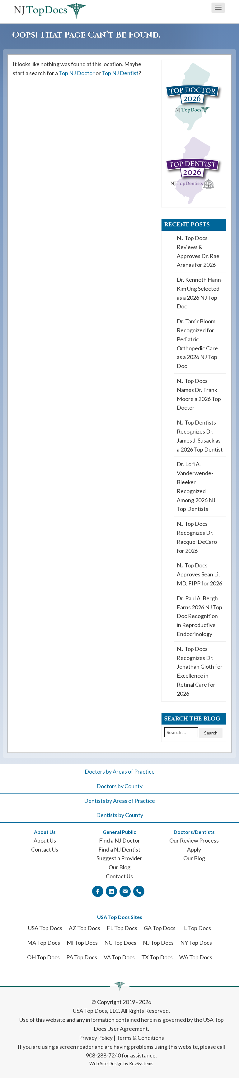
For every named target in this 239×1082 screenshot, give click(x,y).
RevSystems (141, 1063)
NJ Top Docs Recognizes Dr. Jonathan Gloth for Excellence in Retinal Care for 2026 (200, 671)
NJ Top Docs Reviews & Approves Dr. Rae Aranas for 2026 (198, 251)
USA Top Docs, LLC (96, 1010)
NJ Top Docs (158, 942)
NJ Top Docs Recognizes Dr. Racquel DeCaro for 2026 (197, 537)
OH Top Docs (43, 957)
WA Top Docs (195, 957)
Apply (194, 849)
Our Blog (119, 867)
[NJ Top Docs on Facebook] (97, 891)
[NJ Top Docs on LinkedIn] (111, 891)
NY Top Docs (196, 942)
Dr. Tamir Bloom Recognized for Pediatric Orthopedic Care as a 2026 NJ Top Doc (197, 343)
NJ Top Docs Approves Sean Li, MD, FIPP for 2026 (199, 574)
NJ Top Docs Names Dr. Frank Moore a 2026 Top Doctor (199, 394)
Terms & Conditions (140, 1037)
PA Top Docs (81, 957)
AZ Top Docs (84, 928)
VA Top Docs (119, 957)
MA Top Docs (43, 942)
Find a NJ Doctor (119, 840)
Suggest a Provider (119, 858)
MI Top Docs (82, 942)
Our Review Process (194, 840)
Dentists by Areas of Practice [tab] (119, 800)
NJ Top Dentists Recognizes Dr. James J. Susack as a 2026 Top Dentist (200, 435)
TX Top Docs (157, 957)
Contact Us (44, 849)
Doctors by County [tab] (119, 786)
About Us (45, 840)
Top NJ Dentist (120, 73)
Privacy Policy (96, 1037)
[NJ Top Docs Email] (125, 891)
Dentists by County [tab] (119, 815)
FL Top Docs (122, 928)
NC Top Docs (120, 942)
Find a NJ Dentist (119, 849)
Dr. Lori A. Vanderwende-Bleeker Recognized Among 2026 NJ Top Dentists (196, 486)
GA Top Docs (160, 928)
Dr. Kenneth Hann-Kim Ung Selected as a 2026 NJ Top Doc (200, 293)
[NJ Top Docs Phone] (138, 891)
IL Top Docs (196, 928)
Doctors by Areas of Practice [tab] (120, 771)
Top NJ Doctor (77, 73)
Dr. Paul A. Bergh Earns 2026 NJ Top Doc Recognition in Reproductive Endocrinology (199, 616)
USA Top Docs (45, 928)
